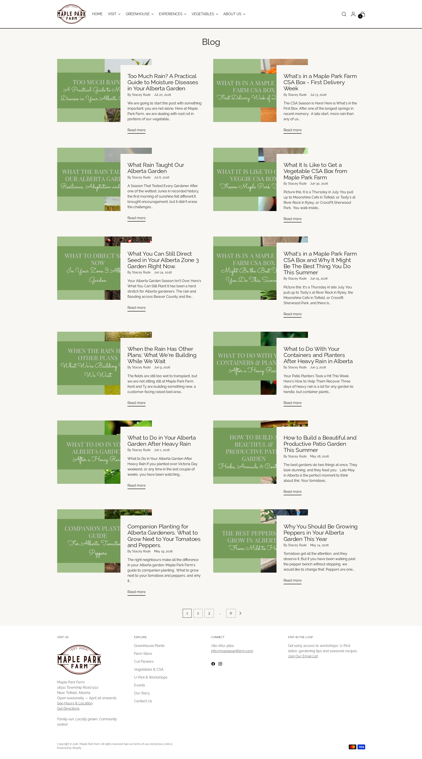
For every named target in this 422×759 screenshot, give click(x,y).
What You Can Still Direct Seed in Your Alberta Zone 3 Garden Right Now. (163, 259)
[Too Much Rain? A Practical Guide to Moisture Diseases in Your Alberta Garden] (104, 98)
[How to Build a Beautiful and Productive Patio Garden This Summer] (260, 459)
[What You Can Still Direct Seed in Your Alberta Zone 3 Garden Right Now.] (104, 276)
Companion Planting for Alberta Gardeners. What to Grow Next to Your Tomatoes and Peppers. (164, 535)
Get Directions (68, 708)
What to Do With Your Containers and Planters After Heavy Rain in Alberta (318, 355)
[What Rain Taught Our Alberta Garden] (104, 186)
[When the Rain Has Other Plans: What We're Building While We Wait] (104, 371)
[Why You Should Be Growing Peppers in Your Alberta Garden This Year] (260, 548)
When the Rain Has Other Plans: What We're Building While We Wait (161, 355)
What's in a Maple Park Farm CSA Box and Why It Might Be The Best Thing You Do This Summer (320, 263)
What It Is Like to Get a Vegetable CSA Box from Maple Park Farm (315, 171)
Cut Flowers (144, 661)
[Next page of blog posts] (240, 613)
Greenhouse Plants (149, 646)
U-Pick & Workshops (150, 677)
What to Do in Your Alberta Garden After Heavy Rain (161, 440)
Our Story (142, 693)
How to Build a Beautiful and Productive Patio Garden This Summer (320, 443)
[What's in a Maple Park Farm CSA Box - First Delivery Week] (260, 98)
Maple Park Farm (90, 744)
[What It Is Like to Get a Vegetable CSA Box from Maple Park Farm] (260, 187)
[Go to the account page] (353, 14)
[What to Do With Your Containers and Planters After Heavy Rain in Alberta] (260, 371)
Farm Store (143, 654)
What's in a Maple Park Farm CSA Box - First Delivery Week (320, 82)
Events (139, 685)
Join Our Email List (303, 656)
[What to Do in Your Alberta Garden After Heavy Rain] (104, 456)
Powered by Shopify (69, 748)
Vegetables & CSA (149, 669)
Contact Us (143, 701)
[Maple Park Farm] (71, 14)
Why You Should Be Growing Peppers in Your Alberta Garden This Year (321, 532)
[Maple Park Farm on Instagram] (220, 665)
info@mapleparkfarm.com (232, 651)
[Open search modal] (344, 14)
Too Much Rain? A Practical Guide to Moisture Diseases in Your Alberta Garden (162, 82)
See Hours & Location (75, 703)
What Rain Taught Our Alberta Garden (155, 168)
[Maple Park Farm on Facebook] (213, 665)
